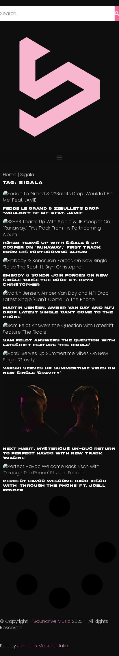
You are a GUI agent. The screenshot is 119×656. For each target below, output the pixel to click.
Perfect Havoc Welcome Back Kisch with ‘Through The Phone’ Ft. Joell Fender (54, 485)
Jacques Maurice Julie (42, 645)
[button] (59, 157)
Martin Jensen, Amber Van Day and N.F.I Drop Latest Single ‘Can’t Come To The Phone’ (58, 312)
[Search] (117, 13)
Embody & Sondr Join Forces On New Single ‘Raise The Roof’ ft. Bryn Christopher (55, 280)
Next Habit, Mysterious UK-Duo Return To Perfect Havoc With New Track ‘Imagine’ (59, 453)
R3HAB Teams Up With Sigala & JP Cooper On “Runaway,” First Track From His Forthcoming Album (52, 247)
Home (9, 174)
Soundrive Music (52, 621)
